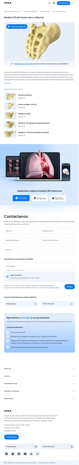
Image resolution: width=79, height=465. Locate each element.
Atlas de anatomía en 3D (12, 11)
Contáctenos (11, 437)
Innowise (52, 463)
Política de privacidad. (52, 288)
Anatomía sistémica (31, 11)
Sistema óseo (45, 11)
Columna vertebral (59, 11)
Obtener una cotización (24, 64)
